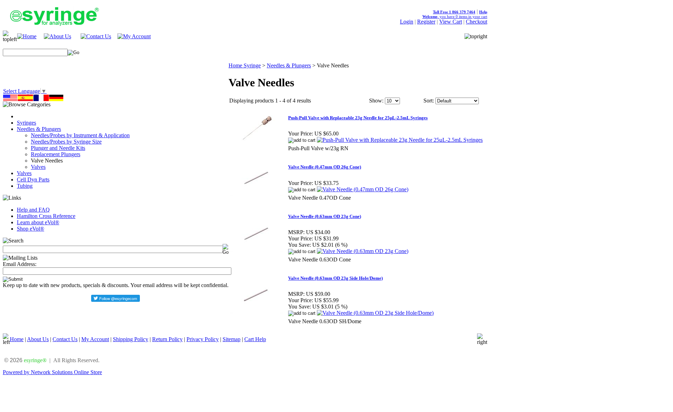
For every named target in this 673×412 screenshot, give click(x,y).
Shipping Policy (130, 339)
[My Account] (134, 36)
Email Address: (19, 264)
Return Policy (167, 339)
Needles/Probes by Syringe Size (66, 142)
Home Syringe (245, 65)
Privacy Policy (202, 339)
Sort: (428, 101)
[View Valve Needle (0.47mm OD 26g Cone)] (362, 189)
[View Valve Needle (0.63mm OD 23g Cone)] (362, 251)
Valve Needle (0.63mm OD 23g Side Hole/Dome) (335, 278)
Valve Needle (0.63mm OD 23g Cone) (324, 216)
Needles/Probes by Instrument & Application (80, 135)
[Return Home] (26, 36)
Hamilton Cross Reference (46, 216)
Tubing (25, 186)
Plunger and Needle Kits (58, 148)
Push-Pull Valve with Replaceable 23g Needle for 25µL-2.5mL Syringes (358, 117)
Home (16, 339)
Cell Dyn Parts (33, 179)
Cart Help (255, 339)
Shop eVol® (30, 229)
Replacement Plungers (55, 154)
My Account (95, 339)
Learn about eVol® (38, 222)
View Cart (450, 22)
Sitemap (231, 339)
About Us (38, 339)
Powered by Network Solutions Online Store (52, 372)
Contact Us (65, 339)
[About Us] (57, 36)
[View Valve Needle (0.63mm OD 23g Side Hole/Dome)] (375, 313)
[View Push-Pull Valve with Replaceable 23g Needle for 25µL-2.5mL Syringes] (400, 140)
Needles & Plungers (39, 129)
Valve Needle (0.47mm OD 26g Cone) (324, 167)
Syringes (26, 123)
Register (426, 22)
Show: (376, 101)
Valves (38, 167)
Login (406, 22)
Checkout (476, 22)
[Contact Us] (96, 36)
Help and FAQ (33, 210)
